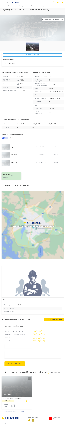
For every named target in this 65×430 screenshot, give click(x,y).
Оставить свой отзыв (54, 319)
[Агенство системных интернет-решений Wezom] (54, 418)
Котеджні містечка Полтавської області (31, 6)
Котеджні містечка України (10, 6)
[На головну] (14, 2)
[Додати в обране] (29, 378)
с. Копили (20, 76)
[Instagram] (33, 420)
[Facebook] (29, 420)
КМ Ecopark (7, 394)
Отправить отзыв (14, 363)
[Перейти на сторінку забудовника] (32, 281)
